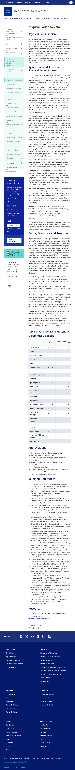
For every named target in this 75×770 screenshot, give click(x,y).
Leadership (10, 743)
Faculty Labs (10, 701)
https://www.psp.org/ (35, 616)
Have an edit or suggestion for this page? (15, 762)
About (47, 2)
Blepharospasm (11, 84)
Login (9, 286)
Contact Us (44, 725)
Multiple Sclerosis (11, 48)
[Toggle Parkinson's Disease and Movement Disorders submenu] (21, 62)
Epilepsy (8, 44)
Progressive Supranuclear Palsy (14, 125)
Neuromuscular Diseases (10, 54)
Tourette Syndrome (12, 150)
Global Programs (46, 701)
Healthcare (9, 2)
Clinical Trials (10, 709)
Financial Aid (44, 681)
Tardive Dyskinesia (12, 146)
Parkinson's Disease (10, 70)
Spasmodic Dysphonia (13, 141)
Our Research (10, 694)
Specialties (38, 18)
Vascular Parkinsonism (13, 154)
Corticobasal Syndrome (13, 88)
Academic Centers (12, 732)
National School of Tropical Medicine (53, 671)
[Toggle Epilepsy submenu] (21, 44)
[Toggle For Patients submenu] (21, 163)
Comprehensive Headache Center (14, 38)
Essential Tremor (11, 103)
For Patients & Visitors (13, 660)
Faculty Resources (46, 660)
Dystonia (33, 379)
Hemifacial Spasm (12, 107)
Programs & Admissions (48, 653)
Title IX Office (45, 743)
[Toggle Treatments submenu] (21, 158)
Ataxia (32, 363)
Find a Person (45, 729)
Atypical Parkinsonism (61, 18)
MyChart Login (11, 657)
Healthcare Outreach (47, 694)
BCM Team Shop (46, 736)
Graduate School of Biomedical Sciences (54, 667)
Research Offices (12, 712)
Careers (43, 732)
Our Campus (10, 725)
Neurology (48, 18)
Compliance (44, 746)
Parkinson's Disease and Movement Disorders (10, 62)
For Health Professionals (14, 664)
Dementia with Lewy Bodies (13, 94)
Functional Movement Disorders (13, 132)
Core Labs (9, 698)
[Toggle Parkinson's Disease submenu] (21, 70)
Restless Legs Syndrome (14, 137)
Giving (8, 746)
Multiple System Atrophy (14, 116)
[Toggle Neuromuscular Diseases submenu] (21, 54)
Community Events (47, 705)
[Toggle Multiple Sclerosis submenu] (21, 48)
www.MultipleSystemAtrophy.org (39, 619)
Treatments (10, 159)
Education (19, 2)
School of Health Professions (50, 674)
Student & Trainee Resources (50, 657)
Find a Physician (12, 240)
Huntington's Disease (13, 112)
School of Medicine (47, 664)
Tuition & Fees (45, 678)
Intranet (23, 767)
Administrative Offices (13, 736)
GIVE (67, 2)
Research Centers (12, 705)
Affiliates (9, 739)
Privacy (16, 767)
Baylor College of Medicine (13, 18)
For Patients (10, 163)
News (42, 739)
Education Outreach (47, 698)
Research (28, 2)
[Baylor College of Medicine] (8, 11)
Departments (10, 729)
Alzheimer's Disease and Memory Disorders (11, 31)
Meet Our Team (11, 167)
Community (38, 2)
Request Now (13, 225)
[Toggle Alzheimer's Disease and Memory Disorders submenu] (21, 31)
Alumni (8, 750)
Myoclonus (33, 397)
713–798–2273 (11, 207)
